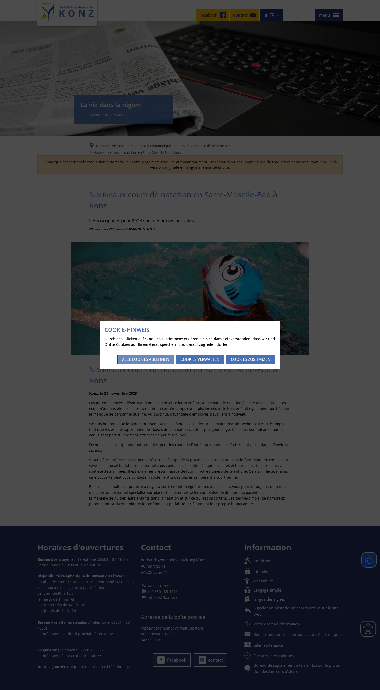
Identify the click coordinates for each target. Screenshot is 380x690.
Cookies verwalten (200, 359)
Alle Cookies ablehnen (145, 359)
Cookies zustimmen (251, 359)
